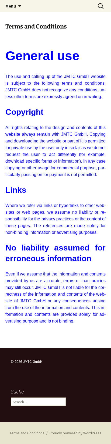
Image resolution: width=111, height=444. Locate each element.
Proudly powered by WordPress (75, 433)
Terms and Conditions (27, 433)
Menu (10, 6)
